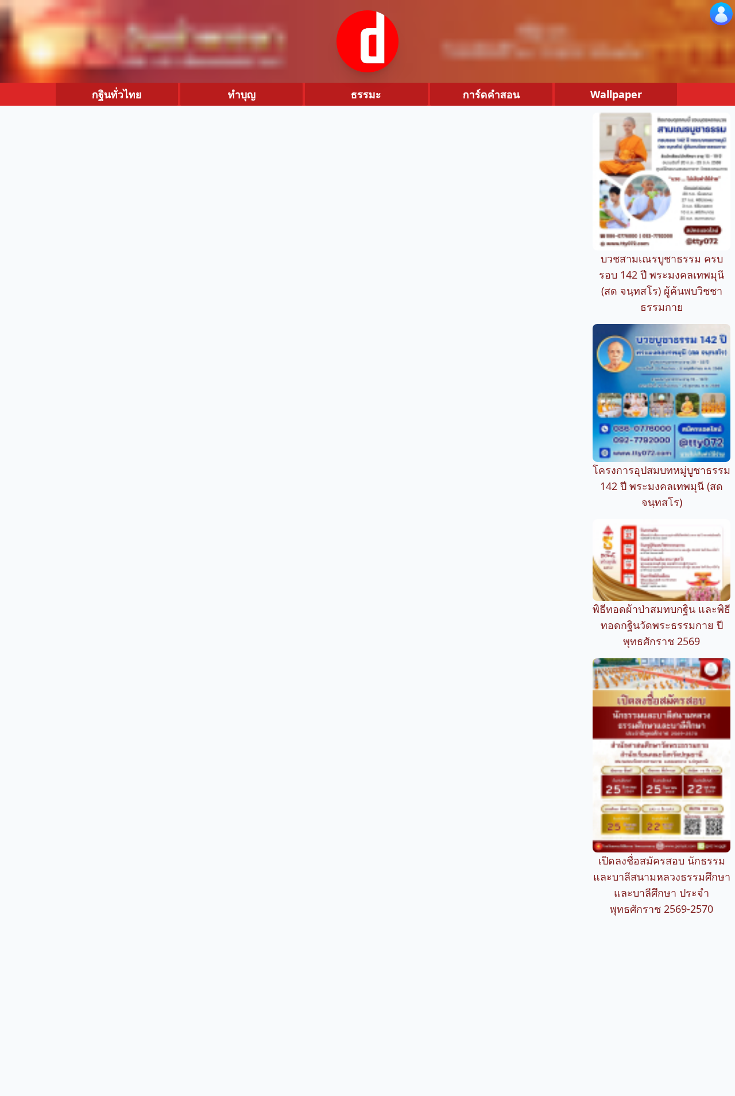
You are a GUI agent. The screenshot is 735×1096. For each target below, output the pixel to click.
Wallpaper (616, 94)
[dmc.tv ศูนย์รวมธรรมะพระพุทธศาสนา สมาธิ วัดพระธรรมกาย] (367, 41)
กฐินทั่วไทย (117, 94)
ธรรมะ (366, 94)
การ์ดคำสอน (491, 94)
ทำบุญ (242, 94)
